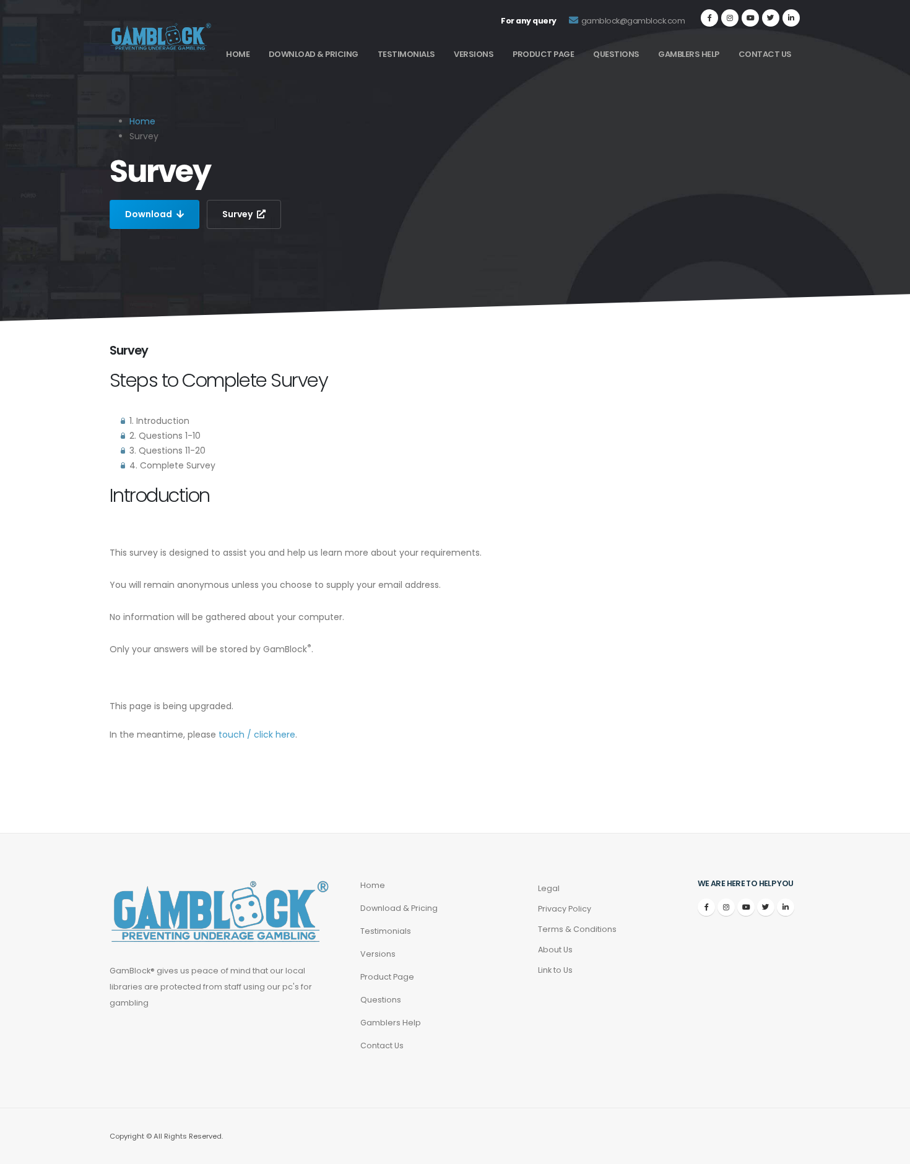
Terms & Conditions (577, 929)
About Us (555, 949)
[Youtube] (750, 18)
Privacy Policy (564, 908)
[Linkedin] (791, 18)
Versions (473, 54)
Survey (238, 214)
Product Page (543, 54)
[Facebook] (709, 18)
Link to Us (555, 970)
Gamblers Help (688, 54)
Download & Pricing (313, 54)
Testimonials (406, 54)
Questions (616, 54)
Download (149, 214)
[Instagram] (730, 18)
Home (237, 54)
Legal (549, 888)
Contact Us (765, 54)
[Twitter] (770, 18)
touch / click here (257, 734)
